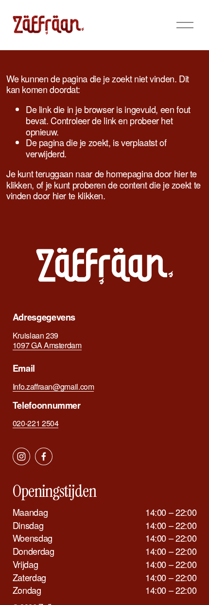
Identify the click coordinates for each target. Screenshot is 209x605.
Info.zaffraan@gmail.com (53, 387)
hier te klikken (78, 195)
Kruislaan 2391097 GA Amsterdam (47, 340)
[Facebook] (43, 456)
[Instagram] (21, 456)
